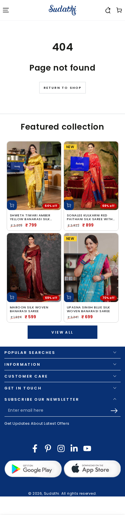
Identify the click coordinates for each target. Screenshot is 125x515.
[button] (107, 10)
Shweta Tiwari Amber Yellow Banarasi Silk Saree (30, 217)
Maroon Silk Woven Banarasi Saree (29, 309)
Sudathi (51, 493)
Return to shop (63, 87)
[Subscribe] (115, 410)
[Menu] (6, 10)
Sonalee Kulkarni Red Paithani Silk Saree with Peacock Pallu (90, 217)
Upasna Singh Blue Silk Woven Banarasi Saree (88, 309)
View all (62, 332)
